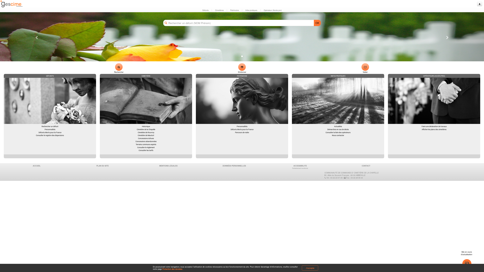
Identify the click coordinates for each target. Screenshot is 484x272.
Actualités (338, 126)
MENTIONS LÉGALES (168, 165)
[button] (36, 36)
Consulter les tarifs (146, 150)
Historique (146, 126)
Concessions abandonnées (146, 141)
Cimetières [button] (219, 10)
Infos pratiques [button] (251, 10)
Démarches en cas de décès (338, 129)
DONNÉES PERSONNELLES (234, 165)
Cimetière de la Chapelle (146, 129)
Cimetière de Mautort (146, 135)
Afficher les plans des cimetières (434, 129)
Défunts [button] (205, 10)
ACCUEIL (37, 165)
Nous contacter (338, 135)
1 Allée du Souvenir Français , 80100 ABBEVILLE (345, 175)
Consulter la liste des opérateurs (338, 132)
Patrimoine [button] (234, 10)
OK (317, 23)
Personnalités (50, 129)
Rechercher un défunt (50, 126)
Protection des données (172, 269)
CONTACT (366, 165)
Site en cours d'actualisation (466, 253)
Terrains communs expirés (146, 144)
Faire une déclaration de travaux (434, 126)
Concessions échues (146, 138)
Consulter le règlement (146, 147)
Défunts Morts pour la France (50, 132)
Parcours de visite (242, 132)
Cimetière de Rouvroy (146, 132)
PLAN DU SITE (102, 165)
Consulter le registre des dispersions (50, 135)
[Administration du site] (479, 4)
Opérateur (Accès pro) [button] (273, 10)
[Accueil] (12, 4)
